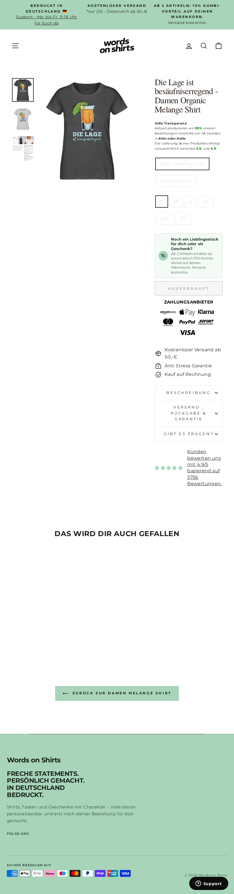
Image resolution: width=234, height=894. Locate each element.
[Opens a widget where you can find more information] (208, 884)
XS (183, 218)
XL (206, 201)
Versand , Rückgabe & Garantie (188, 413)
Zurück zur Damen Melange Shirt (121, 693)
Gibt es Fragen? (189, 434)
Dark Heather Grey (182, 163)
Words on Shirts (33, 760)
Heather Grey (176, 181)
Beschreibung (188, 392)
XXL (164, 218)
